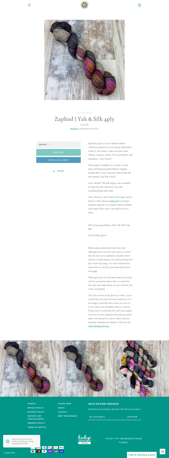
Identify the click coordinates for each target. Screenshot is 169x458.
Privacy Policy (36, 408)
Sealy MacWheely (127, 438)
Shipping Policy (36, 423)
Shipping (74, 129)
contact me (113, 201)
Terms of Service (37, 427)
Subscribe (132, 417)
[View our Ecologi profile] (84, 440)
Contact (62, 412)
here (95, 271)
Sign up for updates (103, 403)
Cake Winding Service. (99, 326)
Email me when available (58, 160)
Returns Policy (36, 412)
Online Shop (64, 404)
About (61, 408)
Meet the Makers (67, 416)
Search (32, 404)
